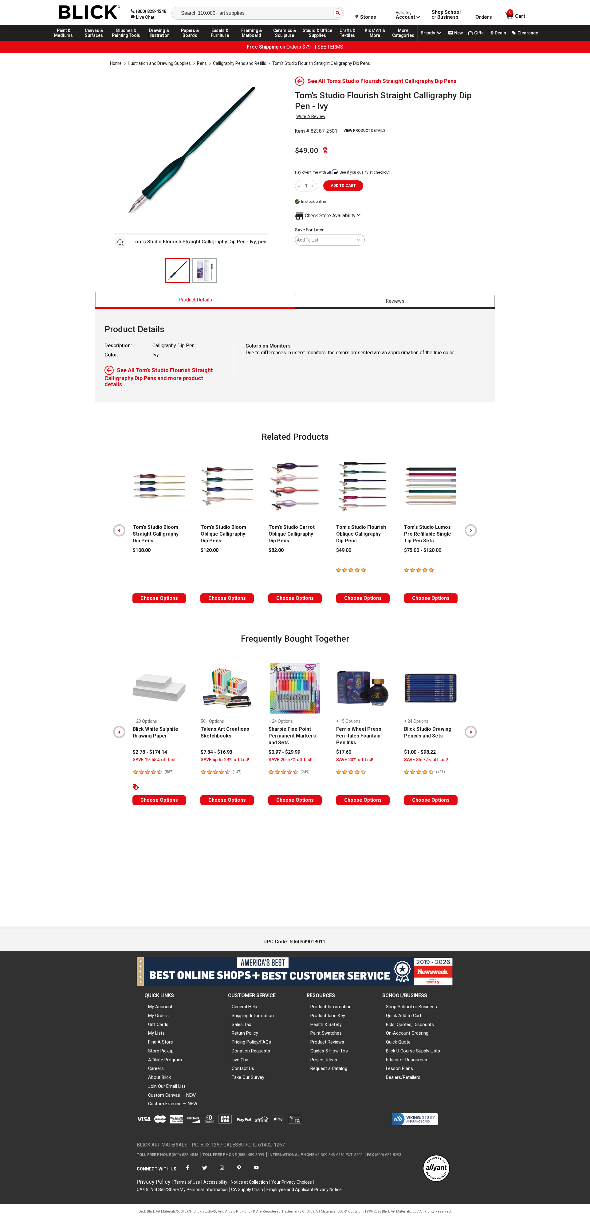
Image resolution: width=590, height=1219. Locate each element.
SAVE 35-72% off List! (426, 759)
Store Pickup (161, 1051)
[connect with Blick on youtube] (256, 1171)
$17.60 (343, 752)
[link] (143, 17)
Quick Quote (398, 1042)
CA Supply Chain (247, 1189)
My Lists (156, 1033)
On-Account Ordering (407, 1033)
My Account (160, 1006)
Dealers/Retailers (403, 1077)
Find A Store (160, 1042)
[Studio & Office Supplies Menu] (317, 40)
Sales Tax (241, 1024)
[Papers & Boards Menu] (192, 40)
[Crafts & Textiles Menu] (350, 40)
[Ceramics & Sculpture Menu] (284, 40)
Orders (483, 17)
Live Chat (241, 1060)
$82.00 (276, 550)
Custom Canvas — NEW (172, 1095)
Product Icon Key (327, 1015)
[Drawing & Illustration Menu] (159, 40)
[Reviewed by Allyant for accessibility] (436, 1168)
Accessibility (215, 1182)
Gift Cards (158, 1024)
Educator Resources (406, 1060)
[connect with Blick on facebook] (187, 1171)
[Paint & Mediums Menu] (65, 40)
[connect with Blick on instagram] (222, 1171)
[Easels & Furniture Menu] (220, 40)
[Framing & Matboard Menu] (251, 40)
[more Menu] (403, 40)
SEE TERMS (330, 47)
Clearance (527, 32)
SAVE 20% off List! (354, 759)
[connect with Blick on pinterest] (239, 1171)
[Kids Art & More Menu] (377, 40)
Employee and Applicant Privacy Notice (304, 1189)
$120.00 (209, 550)
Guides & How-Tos (329, 1051)
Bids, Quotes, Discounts (410, 1024)
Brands (428, 32)
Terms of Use (187, 1182)
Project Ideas (323, 1060)
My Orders (158, 1015)
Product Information (331, 1006)
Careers (156, 1068)
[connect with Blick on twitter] (205, 1171)
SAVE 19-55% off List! (155, 759)
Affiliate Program (165, 1060)
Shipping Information (253, 1015)
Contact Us (243, 1068)
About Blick (159, 1077)
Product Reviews (327, 1042)
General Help (244, 1006)
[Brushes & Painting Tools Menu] (126, 40)
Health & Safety (326, 1024)
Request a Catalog (328, 1068)
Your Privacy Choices (291, 1182)
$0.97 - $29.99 (284, 752)
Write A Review (310, 116)
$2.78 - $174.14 (150, 752)
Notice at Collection (249, 1182)
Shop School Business (446, 15)
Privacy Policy (154, 1181)
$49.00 (306, 150)
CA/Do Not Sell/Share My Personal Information (182, 1189)
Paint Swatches (326, 1033)
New (458, 32)
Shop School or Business (411, 1006)
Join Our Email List (166, 1086)
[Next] (471, 530)
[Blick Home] (89, 12)
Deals (500, 32)
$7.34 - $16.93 (216, 752)
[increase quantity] (313, 186)
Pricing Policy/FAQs (251, 1042)
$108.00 (142, 550)
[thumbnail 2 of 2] (204, 270)
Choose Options (159, 598)
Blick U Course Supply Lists (413, 1051)
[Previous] (119, 530)
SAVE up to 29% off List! (225, 759)
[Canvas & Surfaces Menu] (94, 40)
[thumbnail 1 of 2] (177, 270)
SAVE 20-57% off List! (291, 759)
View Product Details (365, 130)
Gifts (479, 32)
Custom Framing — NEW (172, 1104)
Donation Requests (251, 1051)
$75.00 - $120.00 (422, 550)
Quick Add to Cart (403, 1015)
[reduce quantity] (300, 186)
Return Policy (245, 1033)
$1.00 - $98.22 (420, 752)
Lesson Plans (399, 1068)
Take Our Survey (248, 1077)
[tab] (195, 300)
